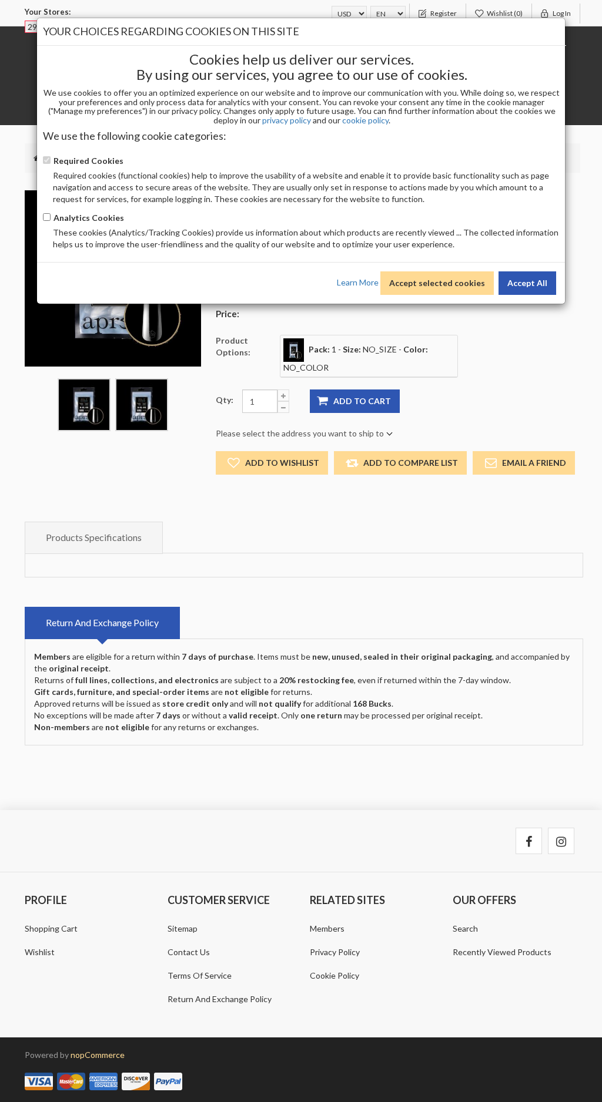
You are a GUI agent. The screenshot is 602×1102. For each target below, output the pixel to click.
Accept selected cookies (437, 283)
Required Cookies (88, 161)
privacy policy (286, 120)
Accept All (527, 283)
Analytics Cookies (88, 218)
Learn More (358, 282)
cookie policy (365, 120)
